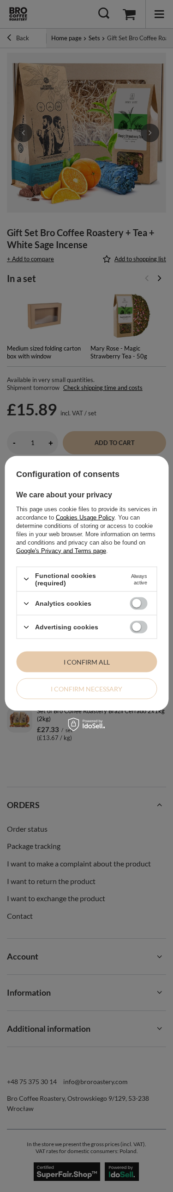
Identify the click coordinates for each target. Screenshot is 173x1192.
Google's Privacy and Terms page (61, 550)
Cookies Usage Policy (85, 517)
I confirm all (87, 661)
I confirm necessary (86, 688)
